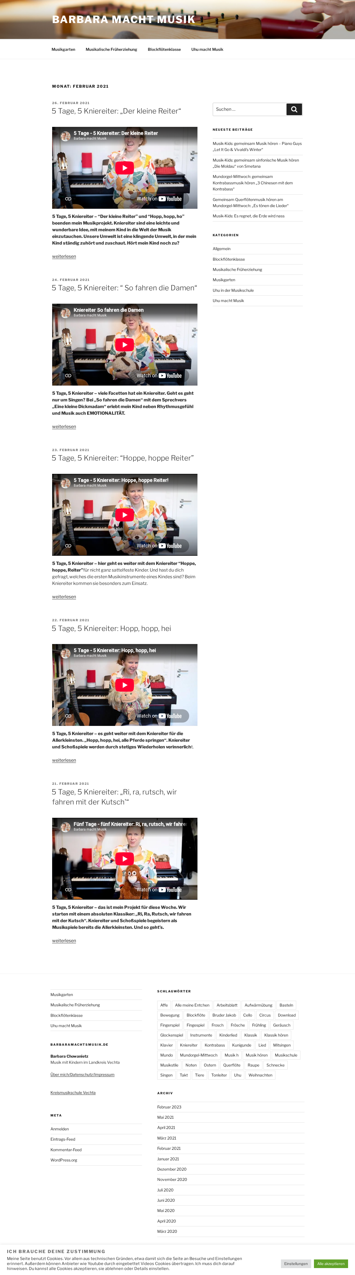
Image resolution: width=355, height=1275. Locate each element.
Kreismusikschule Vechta (73, 1092)
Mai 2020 (166, 1210)
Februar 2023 (169, 1107)
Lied (262, 1045)
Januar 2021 (168, 1158)
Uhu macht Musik (207, 49)
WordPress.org (63, 1160)
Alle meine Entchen (192, 1005)
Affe (164, 1005)
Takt (184, 1075)
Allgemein (221, 248)
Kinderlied (228, 1035)
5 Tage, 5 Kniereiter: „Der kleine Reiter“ (116, 111)
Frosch (218, 1025)
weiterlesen (64, 256)
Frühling (259, 1025)
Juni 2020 (166, 1200)
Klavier (166, 1045)
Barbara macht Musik (124, 19)
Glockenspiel (171, 1035)
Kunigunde (241, 1045)
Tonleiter (219, 1075)
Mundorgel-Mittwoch (198, 1055)
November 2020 (172, 1179)
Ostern (210, 1065)
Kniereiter (188, 1045)
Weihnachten (260, 1075)
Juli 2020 (165, 1190)
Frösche (238, 1025)
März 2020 (167, 1231)
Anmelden (59, 1128)
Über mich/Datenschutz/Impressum (82, 1074)
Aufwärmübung (258, 1005)
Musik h (232, 1055)
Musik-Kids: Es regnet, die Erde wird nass (249, 215)
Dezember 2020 (172, 1169)
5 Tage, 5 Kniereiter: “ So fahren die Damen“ (124, 287)
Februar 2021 (169, 1148)
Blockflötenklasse (164, 49)
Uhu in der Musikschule (233, 290)
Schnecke (276, 1065)
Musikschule (286, 1055)
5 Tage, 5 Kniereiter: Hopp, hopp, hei (111, 628)
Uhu (237, 1075)
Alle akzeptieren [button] (331, 1263)
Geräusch (281, 1025)
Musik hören (257, 1055)
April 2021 (166, 1127)
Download (287, 1015)
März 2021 (166, 1138)
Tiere (199, 1075)
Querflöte (231, 1065)
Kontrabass (215, 1045)
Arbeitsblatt (227, 1005)
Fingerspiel (169, 1025)
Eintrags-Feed (62, 1139)
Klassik (250, 1035)
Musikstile (169, 1065)
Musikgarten (63, 49)
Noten (191, 1065)
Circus (265, 1015)
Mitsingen (282, 1045)
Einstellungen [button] (296, 1263)
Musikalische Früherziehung (111, 49)
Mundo (166, 1055)
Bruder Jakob (224, 1015)
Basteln (286, 1005)
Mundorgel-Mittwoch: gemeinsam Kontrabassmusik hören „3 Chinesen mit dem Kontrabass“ (253, 182)
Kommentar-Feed (66, 1149)
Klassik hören (276, 1035)
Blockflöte (196, 1015)
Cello (247, 1015)
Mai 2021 (165, 1117)
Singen (166, 1075)
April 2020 (166, 1221)
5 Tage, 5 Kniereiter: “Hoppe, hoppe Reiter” (123, 458)
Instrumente (201, 1035)
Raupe (253, 1065)
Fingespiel (195, 1025)
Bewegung (169, 1015)
